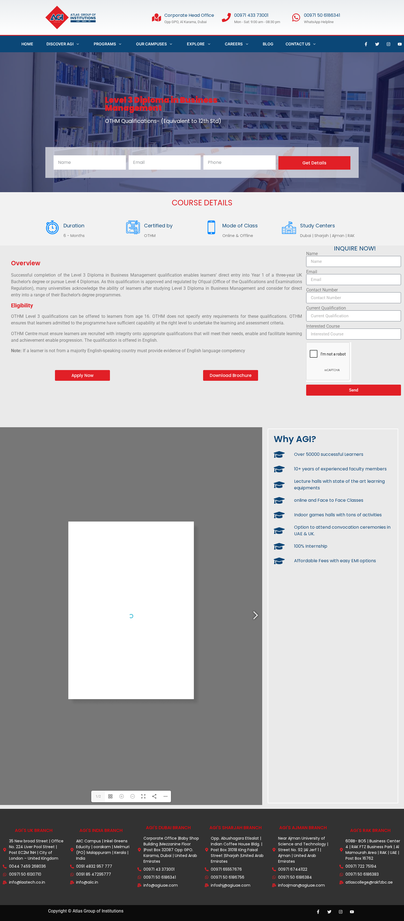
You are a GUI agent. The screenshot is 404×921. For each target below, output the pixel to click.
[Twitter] (377, 44)
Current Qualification (326, 308)
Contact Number (322, 290)
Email (311, 272)
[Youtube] (400, 44)
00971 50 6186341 (322, 15)
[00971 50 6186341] (296, 17)
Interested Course (323, 326)
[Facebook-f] (366, 44)
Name (312, 254)
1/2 (98, 796)
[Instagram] (388, 44)
